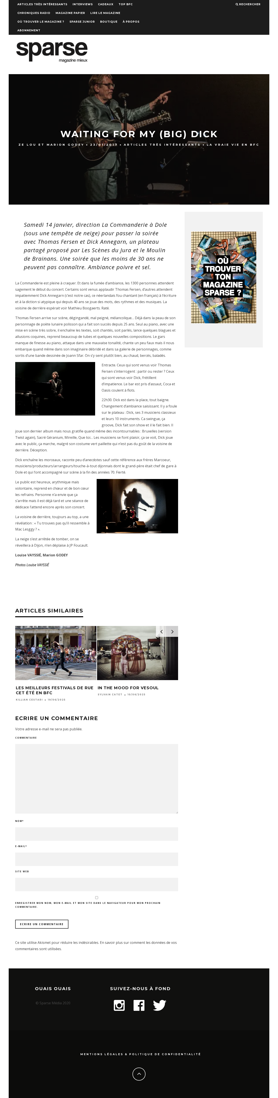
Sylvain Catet (110, 694)
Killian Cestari (29, 699)
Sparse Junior (82, 21)
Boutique (108, 21)
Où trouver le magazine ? (40, 21)
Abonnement (28, 30)
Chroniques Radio (33, 13)
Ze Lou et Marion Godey (51, 144)
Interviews (83, 4)
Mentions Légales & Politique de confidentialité (140, 1054)
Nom (19, 821)
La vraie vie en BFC (233, 144)
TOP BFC (126, 4)
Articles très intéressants (42, 4)
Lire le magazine (105, 13)
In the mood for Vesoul (128, 688)
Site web (22, 871)
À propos (131, 21)
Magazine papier (70, 13)
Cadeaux (105, 4)
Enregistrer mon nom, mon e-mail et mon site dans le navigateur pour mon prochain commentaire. (88, 904)
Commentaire (26, 737)
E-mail (21, 846)
